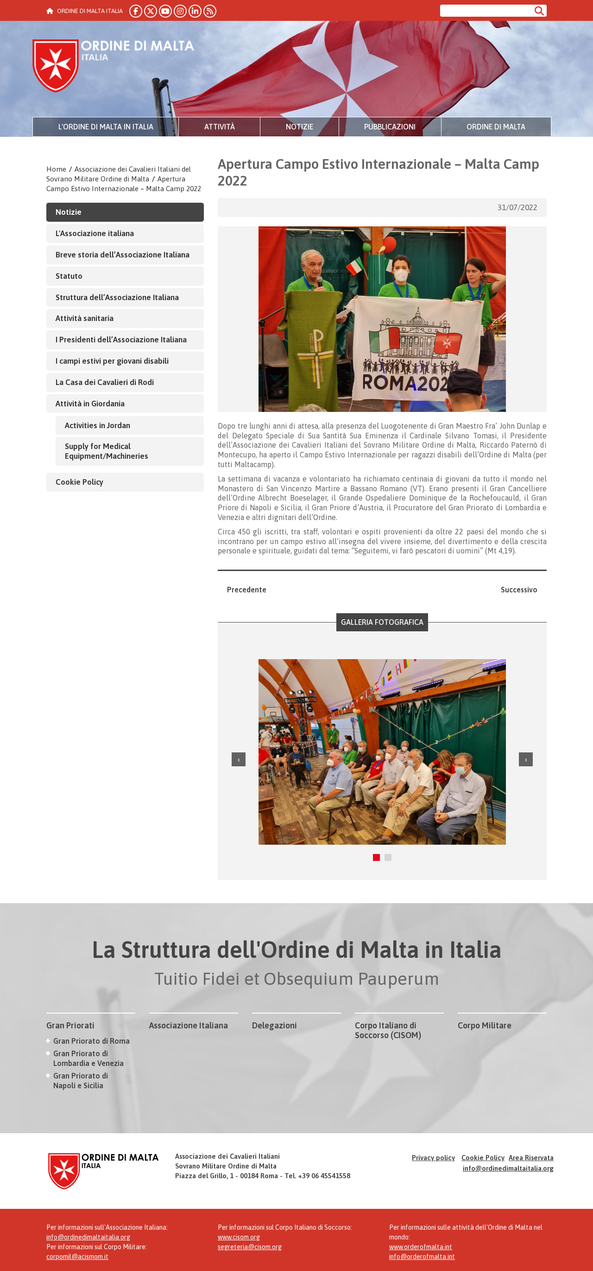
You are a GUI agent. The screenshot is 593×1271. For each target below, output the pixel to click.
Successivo (519, 589)
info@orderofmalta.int (422, 1256)
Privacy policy (433, 1158)
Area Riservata (531, 1158)
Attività (219, 126)
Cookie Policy (79, 482)
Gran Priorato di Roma (91, 1041)
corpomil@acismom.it (77, 1256)
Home (56, 169)
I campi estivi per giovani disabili (112, 361)
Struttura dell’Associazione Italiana (117, 297)
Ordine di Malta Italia (113, 67)
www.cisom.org (239, 1237)
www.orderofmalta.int (420, 1247)
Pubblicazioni (390, 126)
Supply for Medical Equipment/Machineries (106, 451)
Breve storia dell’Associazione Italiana (122, 254)
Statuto (69, 276)
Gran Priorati (70, 1025)
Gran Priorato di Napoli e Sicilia (80, 1081)
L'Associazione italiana (95, 233)
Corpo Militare (484, 1025)
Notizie (299, 126)
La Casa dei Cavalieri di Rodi (105, 382)
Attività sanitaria (85, 318)
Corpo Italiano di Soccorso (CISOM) (388, 1030)
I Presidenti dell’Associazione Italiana (121, 339)
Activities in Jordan (97, 425)
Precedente (246, 589)
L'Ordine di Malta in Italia (105, 126)
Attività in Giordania (90, 403)
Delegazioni (274, 1025)
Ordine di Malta (496, 126)
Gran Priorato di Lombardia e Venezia (88, 1058)
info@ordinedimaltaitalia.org (508, 1168)
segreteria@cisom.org (250, 1247)
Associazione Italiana (188, 1025)
